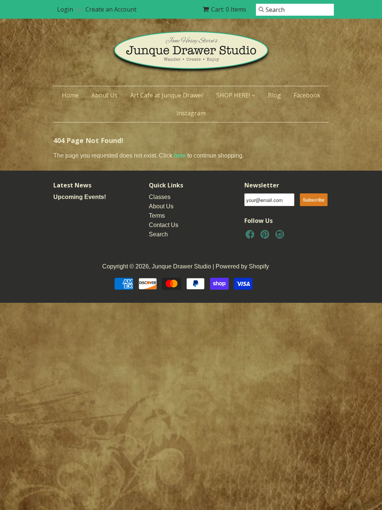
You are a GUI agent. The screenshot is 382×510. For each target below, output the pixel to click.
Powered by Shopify (242, 266)
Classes (159, 197)
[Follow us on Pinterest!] (266, 236)
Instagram (191, 113)
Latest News (72, 185)
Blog (274, 95)
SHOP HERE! (233, 95)
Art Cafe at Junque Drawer (167, 95)
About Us (104, 95)
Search (158, 234)
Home (70, 95)
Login (65, 9)
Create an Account (111, 9)
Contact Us (163, 225)
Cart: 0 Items (228, 9)
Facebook (307, 95)
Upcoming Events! (79, 197)
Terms (157, 215)
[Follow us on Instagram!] (280, 236)
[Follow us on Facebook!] (251, 236)
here (180, 155)
